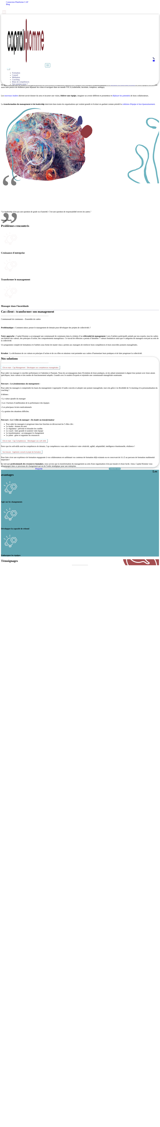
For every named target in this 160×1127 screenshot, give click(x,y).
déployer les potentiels (121, 96)
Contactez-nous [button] (115, 469)
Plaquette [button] (38, 469)
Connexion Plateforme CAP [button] (17, 2)
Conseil (15, 75)
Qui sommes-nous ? (20, 84)
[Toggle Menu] (8, 69)
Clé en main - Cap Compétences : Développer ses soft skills (24, 441)
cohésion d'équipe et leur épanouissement (138, 104)
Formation (16, 73)
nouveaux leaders (11, 96)
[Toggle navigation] (47, 65)
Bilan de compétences (20, 82)
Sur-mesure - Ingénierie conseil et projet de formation (21, 452)
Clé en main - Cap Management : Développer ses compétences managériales (30, 368)
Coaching (16, 80)
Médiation (16, 77)
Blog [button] (8, 4)
